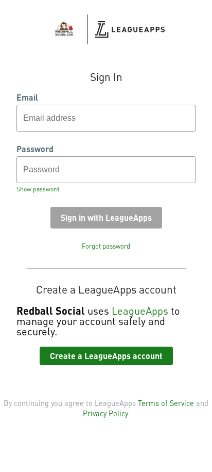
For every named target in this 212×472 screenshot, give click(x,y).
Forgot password (106, 246)
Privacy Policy (105, 413)
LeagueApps (140, 310)
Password (35, 149)
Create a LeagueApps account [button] (106, 355)
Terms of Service (166, 403)
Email (27, 97)
